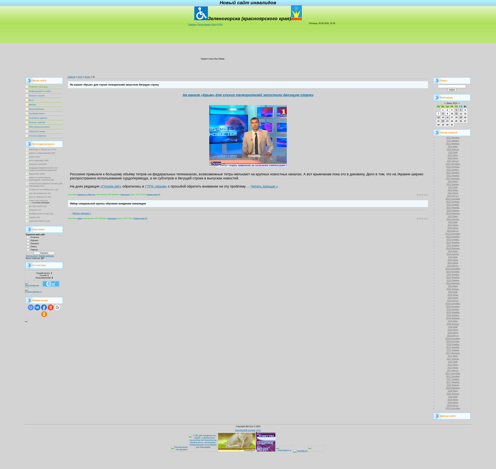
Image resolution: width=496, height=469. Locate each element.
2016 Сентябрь (452, 338)
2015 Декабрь (453, 312)
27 (465, 121)
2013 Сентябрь (452, 234)
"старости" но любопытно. (41, 189)
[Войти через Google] (57, 307)
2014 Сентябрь (452, 268)
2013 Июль (453, 228)
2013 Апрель (453, 219)
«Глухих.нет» (110, 186)
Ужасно (34, 249)
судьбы (32, 217)
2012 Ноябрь (453, 204)
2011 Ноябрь (453, 170)
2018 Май (452, 396)
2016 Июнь (453, 330)
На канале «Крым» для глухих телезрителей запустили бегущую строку (114, 84)
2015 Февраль (453, 283)
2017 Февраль (453, 353)
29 (443, 125)
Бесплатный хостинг (245, 430)
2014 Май (452, 257)
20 (465, 117)
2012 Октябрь (453, 202)
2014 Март (453, 251)
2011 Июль (453, 158)
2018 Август (453, 405)
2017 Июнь (453, 364)
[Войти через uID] (31, 307)
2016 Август (453, 335)
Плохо (33, 246)
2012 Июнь (453, 190)
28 (438, 125)
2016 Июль (453, 332)
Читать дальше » (264, 186)
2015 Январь (453, 280)
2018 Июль (453, 402)
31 (452, 125)
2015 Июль (453, 298)
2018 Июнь (453, 399)
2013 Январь (453, 210)
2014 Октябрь (453, 271)
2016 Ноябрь (453, 344)
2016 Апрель (453, 324)
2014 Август (453, 266)
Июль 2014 (452, 103)
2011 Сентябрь (453, 164)
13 (465, 113)
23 (447, 121)
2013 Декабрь (453, 242)
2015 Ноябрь (453, 309)
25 (456, 121)
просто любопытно (38, 197)
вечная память (36, 206)
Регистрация (204, 24)
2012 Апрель (453, 184)
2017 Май (452, 362)
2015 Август (453, 300)
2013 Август (453, 231)
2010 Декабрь (453, 138)
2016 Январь (453, 315)
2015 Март (453, 286)
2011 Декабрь (452, 172)
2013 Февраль (453, 213)
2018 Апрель (453, 394)
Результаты (31, 256)
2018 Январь (453, 385)
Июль (87, 77)
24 (452, 121)
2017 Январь (453, 350)
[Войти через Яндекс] (50, 307)
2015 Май (452, 292)
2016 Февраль (453, 318)
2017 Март (453, 356)
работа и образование (40, 153)
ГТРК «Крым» (156, 186)
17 (452, 117)
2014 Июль (453, 263)
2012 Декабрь (453, 207)
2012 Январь (453, 175)
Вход (214, 24)
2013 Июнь (453, 225)
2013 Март (453, 216)
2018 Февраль (453, 388)
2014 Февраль (453, 248)
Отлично (34, 237)
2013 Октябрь (453, 236)
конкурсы (33, 210)
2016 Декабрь (453, 347)
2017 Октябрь (453, 376)
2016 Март (453, 321)
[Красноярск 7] (26, 321)
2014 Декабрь (453, 277)
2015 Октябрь (453, 306)
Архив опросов (46, 256)
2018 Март (453, 391)
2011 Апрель (453, 149)
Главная (192, 24)
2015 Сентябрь (452, 303)
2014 (80, 77)
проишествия (35, 164)
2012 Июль (453, 193)
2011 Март (453, 146)
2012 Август (453, 196)
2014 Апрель (453, 254)
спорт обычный (36, 200)
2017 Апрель (453, 359)
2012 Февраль (453, 178)
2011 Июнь (453, 155)
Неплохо (34, 243)
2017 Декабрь (453, 382)
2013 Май (452, 222)
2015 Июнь (453, 295)
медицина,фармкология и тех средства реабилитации (43, 169)
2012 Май (452, 187)
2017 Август (453, 370)
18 (456, 117)
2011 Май (452, 152)
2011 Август (453, 161)
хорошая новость (37, 221)
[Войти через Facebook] (44, 307)
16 (447, 117)
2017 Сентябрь (452, 373)
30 (447, 125)
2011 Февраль (453, 143)
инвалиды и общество (40, 149)
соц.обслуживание (38, 193)
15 (443, 117)
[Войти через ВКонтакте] (37, 307)
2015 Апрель (453, 289)
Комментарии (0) (153, 195)
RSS (220, 24)
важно (32, 157)
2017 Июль (453, 367)
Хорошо (34, 240)
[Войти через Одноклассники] (44, 314)
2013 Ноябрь (453, 239)
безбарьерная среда (39, 213)
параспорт (34, 174)
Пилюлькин (125, 195)
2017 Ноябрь (453, 379)
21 (438, 121)
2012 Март (453, 181)
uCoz (258, 430)
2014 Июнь (453, 260)
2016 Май (452, 327)
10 (452, 113)
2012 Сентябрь (452, 199)
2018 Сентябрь (452, 408)
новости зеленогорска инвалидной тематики (40, 178)
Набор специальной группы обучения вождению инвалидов (108, 203)
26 (461, 121)
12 (461, 113)
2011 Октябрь (453, 167)
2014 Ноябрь (453, 274)
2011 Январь (453, 140)
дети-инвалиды (36, 160)
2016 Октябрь (453, 341)
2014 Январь (453, 245)
